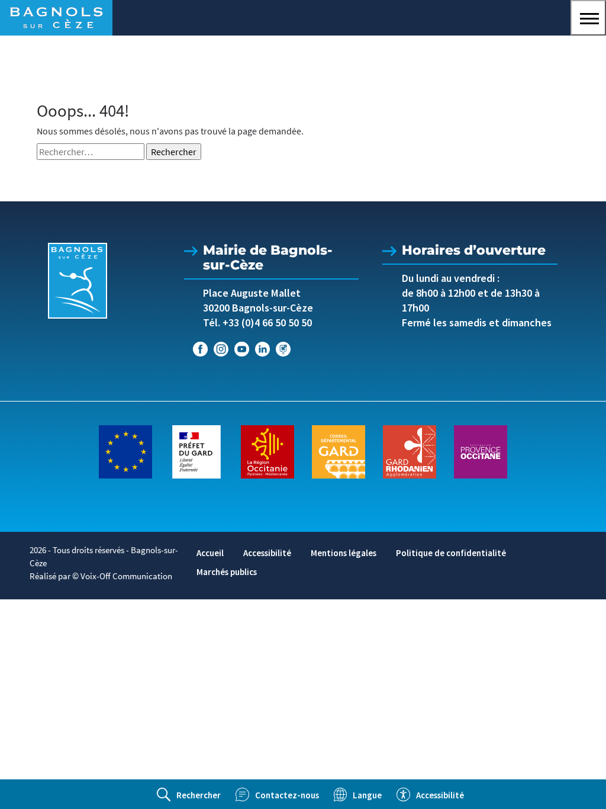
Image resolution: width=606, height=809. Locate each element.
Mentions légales (343, 552)
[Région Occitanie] (267, 451)
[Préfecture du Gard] (196, 451)
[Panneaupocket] (283, 349)
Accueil (210, 552)
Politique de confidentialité (451, 552)
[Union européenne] (125, 451)
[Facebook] (200, 349)
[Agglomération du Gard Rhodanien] (409, 451)
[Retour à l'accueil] (77, 281)
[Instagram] (221, 349)
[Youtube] (241, 349)
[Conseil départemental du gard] (338, 451)
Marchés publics (226, 571)
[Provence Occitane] (480, 451)
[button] (588, 18)
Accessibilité (267, 552)
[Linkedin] (262, 349)
